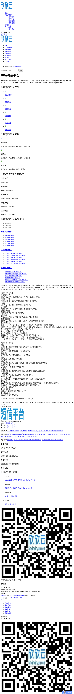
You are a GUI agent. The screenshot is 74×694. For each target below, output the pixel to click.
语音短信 (53, 431)
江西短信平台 (9, 237)
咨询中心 (8, 603)
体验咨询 (8, 605)
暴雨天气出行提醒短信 (12, 278)
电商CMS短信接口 (26, 434)
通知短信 (16, 431)
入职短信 (40, 431)
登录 (2, 34)
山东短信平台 (9, 239)
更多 (10, 232)
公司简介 (11, 29)
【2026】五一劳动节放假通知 (15, 259)
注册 (5, 34)
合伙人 (14, 504)
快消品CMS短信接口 (40, 434)
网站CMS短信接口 (7, 436)
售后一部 (8, 609)
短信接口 (11, 17)
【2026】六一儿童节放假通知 (15, 255)
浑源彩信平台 (10, 423)
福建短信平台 (9, 235)
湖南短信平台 (9, 245)
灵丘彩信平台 (12, 427)
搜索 (21, 70)
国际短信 (60, 440)
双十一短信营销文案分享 (13, 276)
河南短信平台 (9, 241)
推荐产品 (19, 66)
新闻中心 (8, 25)
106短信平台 (52, 440)
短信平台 (11, 19)
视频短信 (11, 23)
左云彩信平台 (12, 425)
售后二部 (8, 611)
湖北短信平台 (9, 243)
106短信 (10, 431)
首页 (6, 13)
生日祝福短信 (32, 431)
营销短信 (11, 21)
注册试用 (8, 613)
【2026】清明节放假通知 (13, 261)
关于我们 (8, 27)
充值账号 (21, 488)
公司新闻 (4, 250)
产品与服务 (8, 15)
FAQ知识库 (28, 488)
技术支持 (8, 607)
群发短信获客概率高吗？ (13, 272)
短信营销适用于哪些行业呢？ (15, 282)
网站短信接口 (30, 480)
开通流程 (8, 488)
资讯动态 (4, 268)
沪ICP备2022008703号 (14, 597)
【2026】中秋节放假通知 (13, 253)
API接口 (7, 496)
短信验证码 (31, 440)
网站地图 (14, 496)
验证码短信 (21, 595)
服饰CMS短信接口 (54, 434)
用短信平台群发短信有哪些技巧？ (16, 280)
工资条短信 (23, 431)
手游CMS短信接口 (33, 436)
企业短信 (47, 431)
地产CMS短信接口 (13, 434)
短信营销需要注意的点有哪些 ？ (16, 274)
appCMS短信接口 (66, 434)
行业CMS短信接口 (20, 436)
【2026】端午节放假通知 (13, 257)
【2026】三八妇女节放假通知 (15, 263)
